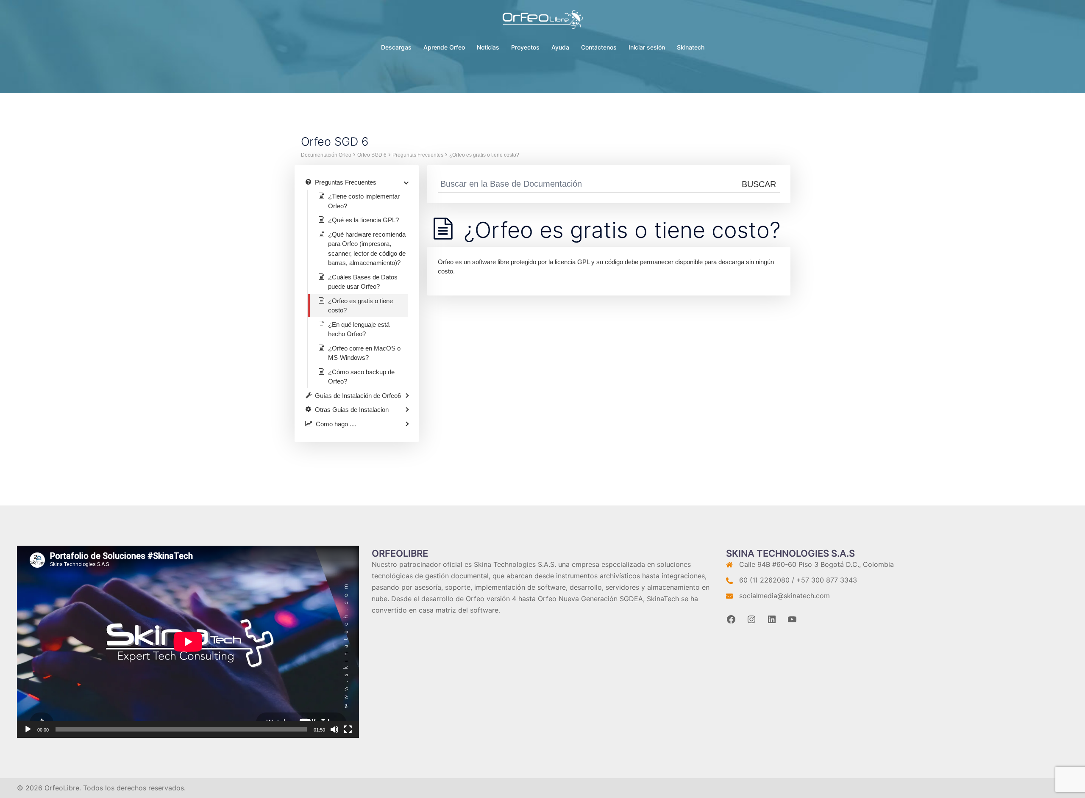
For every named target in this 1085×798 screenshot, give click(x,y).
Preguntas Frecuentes (417, 155)
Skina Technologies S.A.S (514, 564)
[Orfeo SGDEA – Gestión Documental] (543, 21)
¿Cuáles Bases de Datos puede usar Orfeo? (363, 281)
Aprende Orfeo (444, 47)
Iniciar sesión (647, 47)
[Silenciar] (334, 729)
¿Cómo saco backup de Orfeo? (361, 376)
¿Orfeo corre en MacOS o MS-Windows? (364, 353)
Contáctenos (599, 47)
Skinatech (690, 47)
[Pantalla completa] (348, 729)
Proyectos (525, 47)
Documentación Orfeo (326, 155)
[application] (188, 642)
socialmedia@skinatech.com (784, 595)
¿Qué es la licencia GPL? (363, 220)
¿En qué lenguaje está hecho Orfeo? (358, 329)
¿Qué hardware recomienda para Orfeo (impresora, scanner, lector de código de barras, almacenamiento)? (367, 249)
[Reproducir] (28, 729)
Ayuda (560, 47)
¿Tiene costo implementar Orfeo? (364, 201)
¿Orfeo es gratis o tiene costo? (484, 155)
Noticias (488, 47)
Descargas (396, 47)
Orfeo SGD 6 (372, 155)
